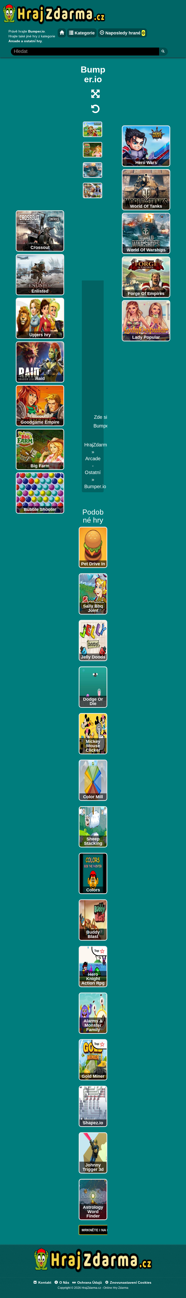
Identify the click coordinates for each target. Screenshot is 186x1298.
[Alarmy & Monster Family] (93, 1013)
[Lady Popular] (146, 320)
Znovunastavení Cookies (130, 1282)
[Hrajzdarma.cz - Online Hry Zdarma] (62, 32)
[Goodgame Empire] (39, 405)
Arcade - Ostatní (93, 465)
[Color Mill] (93, 780)
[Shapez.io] (93, 1106)
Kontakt (44, 1282)
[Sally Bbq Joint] (93, 594)
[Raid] (39, 362)
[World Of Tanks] (146, 189)
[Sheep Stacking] (93, 827)
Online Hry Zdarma (115, 1288)
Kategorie (84, 33)
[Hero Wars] (146, 146)
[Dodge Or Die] (93, 687)
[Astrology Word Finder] (93, 1199)
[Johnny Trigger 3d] (93, 1153)
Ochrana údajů (89, 1282)
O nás (63, 1282)
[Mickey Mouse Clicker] (93, 733)
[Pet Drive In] (93, 547)
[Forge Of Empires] (146, 277)
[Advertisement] (40, 135)
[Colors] (93, 873)
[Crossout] (39, 231)
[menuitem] (95, 486)
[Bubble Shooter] (39, 493)
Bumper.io (95, 486)
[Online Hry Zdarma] (93, 1261)
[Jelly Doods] (93, 640)
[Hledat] (163, 52)
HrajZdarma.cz (100, 444)
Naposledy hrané (124, 33)
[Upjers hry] (39, 318)
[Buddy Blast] (93, 920)
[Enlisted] (39, 274)
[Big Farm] (39, 449)
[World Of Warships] (146, 233)
